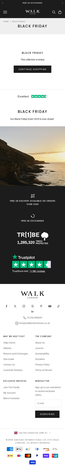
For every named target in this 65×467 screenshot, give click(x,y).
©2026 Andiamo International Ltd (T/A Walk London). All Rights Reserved (32, 441)
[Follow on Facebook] (6, 306)
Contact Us (9, 364)
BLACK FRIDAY (19, 21)
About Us (40, 342)
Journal (39, 348)
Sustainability (42, 353)
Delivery (7, 348)
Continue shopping (32, 69)
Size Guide (8, 359)
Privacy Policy (42, 364)
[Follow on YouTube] (50, 306)
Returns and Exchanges (15, 353)
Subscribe (47, 414)
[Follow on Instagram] (24, 306)
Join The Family (11, 387)
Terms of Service (43, 370)
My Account (9, 392)
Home (6, 21)
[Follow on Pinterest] (41, 306)
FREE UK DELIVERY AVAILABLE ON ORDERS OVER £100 (32, 202)
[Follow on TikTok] (58, 306)
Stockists (40, 359)
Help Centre (9, 342)
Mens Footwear (11, 398)
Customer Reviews (12, 370)
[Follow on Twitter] (15, 306)
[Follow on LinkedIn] (32, 311)
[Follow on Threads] (32, 306)
